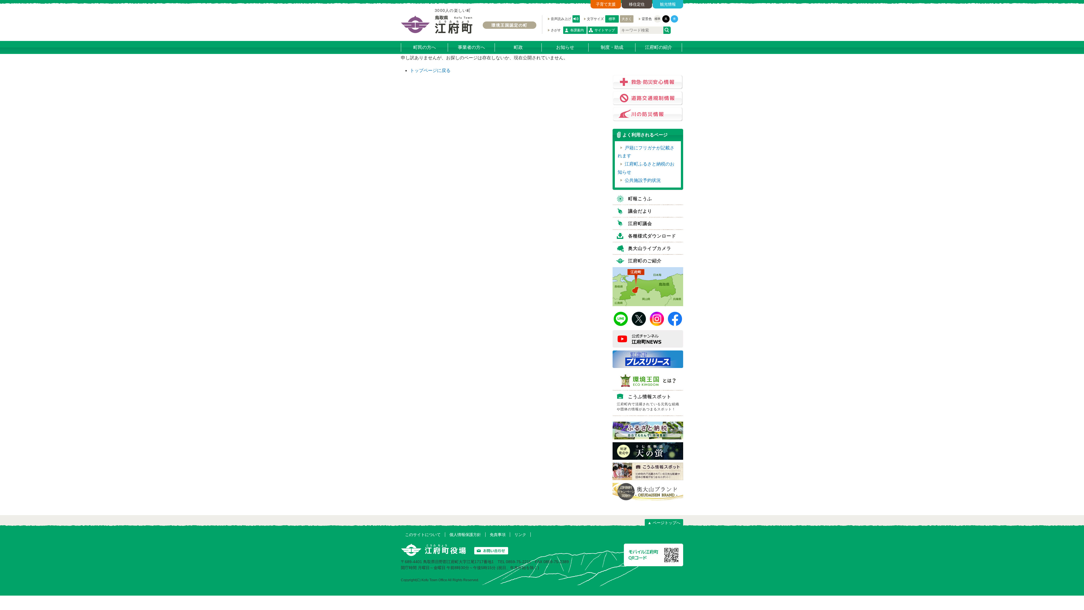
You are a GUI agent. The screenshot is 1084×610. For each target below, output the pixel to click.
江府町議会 (640, 223)
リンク (520, 534)
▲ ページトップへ (664, 522)
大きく (627, 19)
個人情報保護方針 (465, 534)
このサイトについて (423, 534)
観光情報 (668, 4)
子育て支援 (606, 4)
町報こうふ (640, 198)
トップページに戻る (430, 70)
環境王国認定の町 (509, 25)
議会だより (640, 211)
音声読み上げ (576, 19)
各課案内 (577, 30)
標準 (612, 19)
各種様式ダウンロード (652, 236)
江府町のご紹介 (645, 260)
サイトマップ (605, 30)
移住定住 (637, 4)
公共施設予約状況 (643, 180)
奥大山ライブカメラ (649, 248)
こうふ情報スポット (648, 402)
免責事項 (498, 534)
